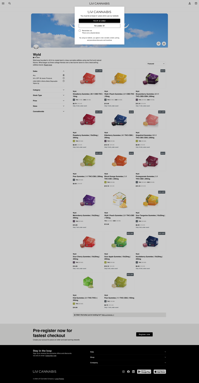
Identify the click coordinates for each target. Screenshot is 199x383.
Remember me (91, 31)
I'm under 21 (99, 26)
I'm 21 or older (99, 21)
